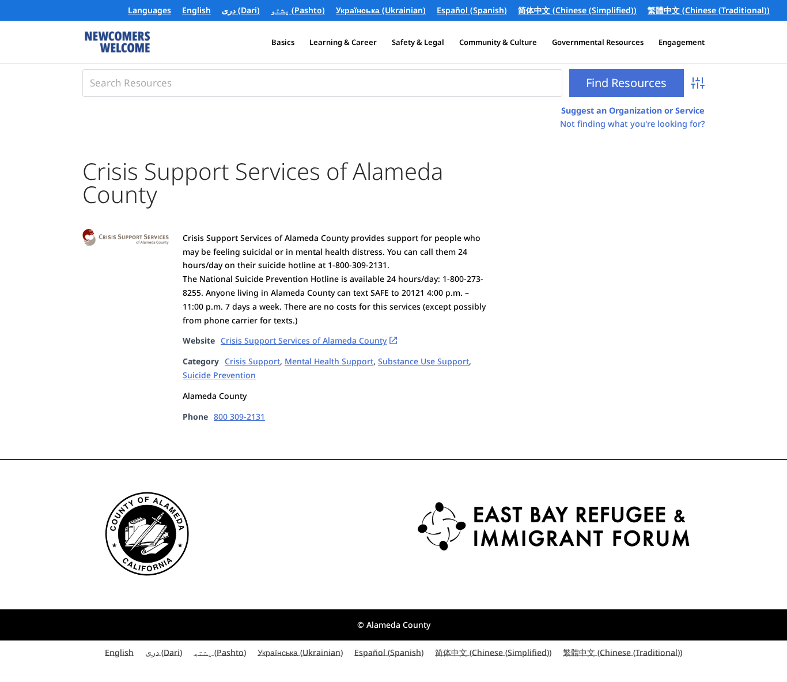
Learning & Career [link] (343, 42)
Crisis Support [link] (252, 361)
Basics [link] (282, 42)
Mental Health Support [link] (329, 361)
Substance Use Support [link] (423, 361)
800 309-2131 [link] (239, 416)
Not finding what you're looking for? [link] (632, 123)
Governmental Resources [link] (598, 42)
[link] (196, 13)
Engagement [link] (682, 42)
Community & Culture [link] (498, 42)
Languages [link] (149, 11)
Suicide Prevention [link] (219, 375)
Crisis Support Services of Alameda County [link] (304, 340)
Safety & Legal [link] (418, 42)
